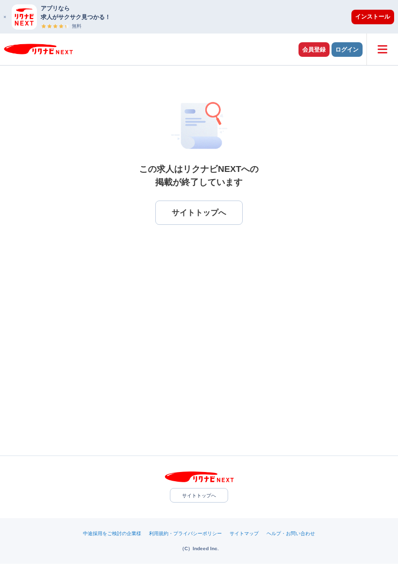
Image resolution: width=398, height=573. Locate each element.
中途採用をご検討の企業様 (112, 533)
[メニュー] (382, 49)
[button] (204, 17)
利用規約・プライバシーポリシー (185, 533)
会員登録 (314, 49)
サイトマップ (244, 533)
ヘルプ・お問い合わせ (290, 533)
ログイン (347, 49)
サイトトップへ (199, 495)
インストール (372, 16)
